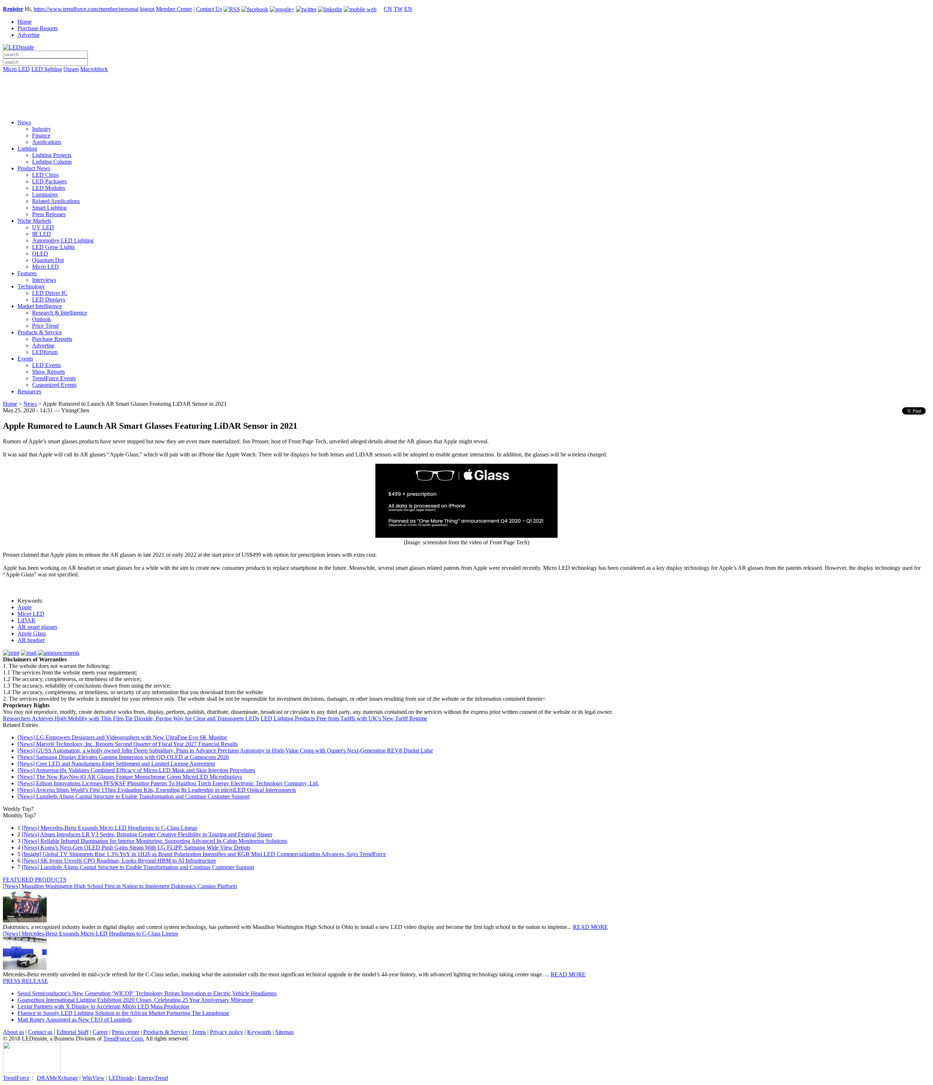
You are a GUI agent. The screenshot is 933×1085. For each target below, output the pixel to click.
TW (398, 9)
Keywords (259, 1032)
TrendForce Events (54, 378)
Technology (31, 286)
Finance (41, 135)
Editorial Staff (72, 1032)
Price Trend (45, 326)
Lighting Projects (51, 155)
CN (388, 9)
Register (13, 9)
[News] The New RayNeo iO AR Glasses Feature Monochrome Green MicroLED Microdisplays (129, 777)
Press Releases (49, 214)
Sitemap (284, 1032)
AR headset (30, 640)
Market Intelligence (39, 306)
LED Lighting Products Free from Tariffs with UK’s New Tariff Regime (344, 718)
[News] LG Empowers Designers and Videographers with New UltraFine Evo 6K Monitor (122, 737)
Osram (71, 69)
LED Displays (48, 299)
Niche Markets (34, 221)
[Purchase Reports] (466, 78)
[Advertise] (466, 88)
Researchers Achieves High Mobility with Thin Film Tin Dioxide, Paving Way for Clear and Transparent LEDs (131, 718)
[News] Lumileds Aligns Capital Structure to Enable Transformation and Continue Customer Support (133, 796)
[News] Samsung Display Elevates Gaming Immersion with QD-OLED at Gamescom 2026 (123, 757)
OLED (40, 253)
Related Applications (56, 201)
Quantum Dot (48, 260)
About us (13, 1032)
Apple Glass (31, 633)
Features (27, 273)
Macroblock (94, 69)
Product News (33, 168)
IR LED (41, 234)
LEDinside (121, 1078)
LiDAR (26, 620)
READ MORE (590, 927)
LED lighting (46, 69)
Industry (41, 129)
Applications (46, 142)
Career (100, 1032)
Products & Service (39, 332)
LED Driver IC (49, 293)
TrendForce (16, 1078)
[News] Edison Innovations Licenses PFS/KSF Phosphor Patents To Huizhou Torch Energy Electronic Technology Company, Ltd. (168, 783)
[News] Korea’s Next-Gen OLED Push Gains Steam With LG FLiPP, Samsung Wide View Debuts (136, 847)
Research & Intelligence (59, 313)
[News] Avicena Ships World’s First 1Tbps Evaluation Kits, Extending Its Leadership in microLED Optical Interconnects (156, 790)
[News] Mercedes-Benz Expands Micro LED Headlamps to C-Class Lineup (109, 828)
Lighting (27, 148)
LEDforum (45, 352)
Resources (29, 391)
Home (24, 22)
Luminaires (45, 194)
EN (408, 9)
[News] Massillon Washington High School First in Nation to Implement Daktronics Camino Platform (120, 886)
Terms (199, 1032)
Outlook (41, 319)
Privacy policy (226, 1032)
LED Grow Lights (53, 247)
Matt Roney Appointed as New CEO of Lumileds (74, 1019)
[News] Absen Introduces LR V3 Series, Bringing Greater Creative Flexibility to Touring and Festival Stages (147, 834)
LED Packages (49, 181)
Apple (24, 607)
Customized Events (54, 385)
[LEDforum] (466, 108)
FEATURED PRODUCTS (34, 879)
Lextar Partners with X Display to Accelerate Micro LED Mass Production (103, 1006)
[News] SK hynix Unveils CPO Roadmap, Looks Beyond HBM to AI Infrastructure (119, 861)
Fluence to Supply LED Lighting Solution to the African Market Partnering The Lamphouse (123, 1013)
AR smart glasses (37, 627)
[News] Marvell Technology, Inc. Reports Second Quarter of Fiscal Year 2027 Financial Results (127, 744)
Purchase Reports (37, 28)
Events (25, 358)
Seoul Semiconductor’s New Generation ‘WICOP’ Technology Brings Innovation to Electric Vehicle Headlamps (147, 993)
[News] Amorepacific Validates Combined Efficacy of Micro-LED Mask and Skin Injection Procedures (136, 770)
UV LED (43, 227)
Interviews (44, 280)
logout (147, 9)
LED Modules (48, 188)
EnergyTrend (153, 1078)
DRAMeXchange (57, 1078)
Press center (125, 1032)
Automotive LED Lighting (63, 240)
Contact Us (209, 9)
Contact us (40, 1032)
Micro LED (16, 69)
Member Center (174, 9)
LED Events (46, 365)
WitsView (93, 1078)
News (24, 122)
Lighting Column (52, 162)
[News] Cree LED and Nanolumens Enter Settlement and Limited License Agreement (116, 764)
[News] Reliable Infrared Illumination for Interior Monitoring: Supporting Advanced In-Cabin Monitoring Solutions (154, 841)
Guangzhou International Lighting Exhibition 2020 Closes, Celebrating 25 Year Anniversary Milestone (135, 1000)
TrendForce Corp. (123, 1038)
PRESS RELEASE (25, 981)
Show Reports (48, 372)
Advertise (28, 35)
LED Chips (45, 175)
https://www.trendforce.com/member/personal (86, 9)
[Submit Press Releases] (466, 98)
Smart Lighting (49, 208)
